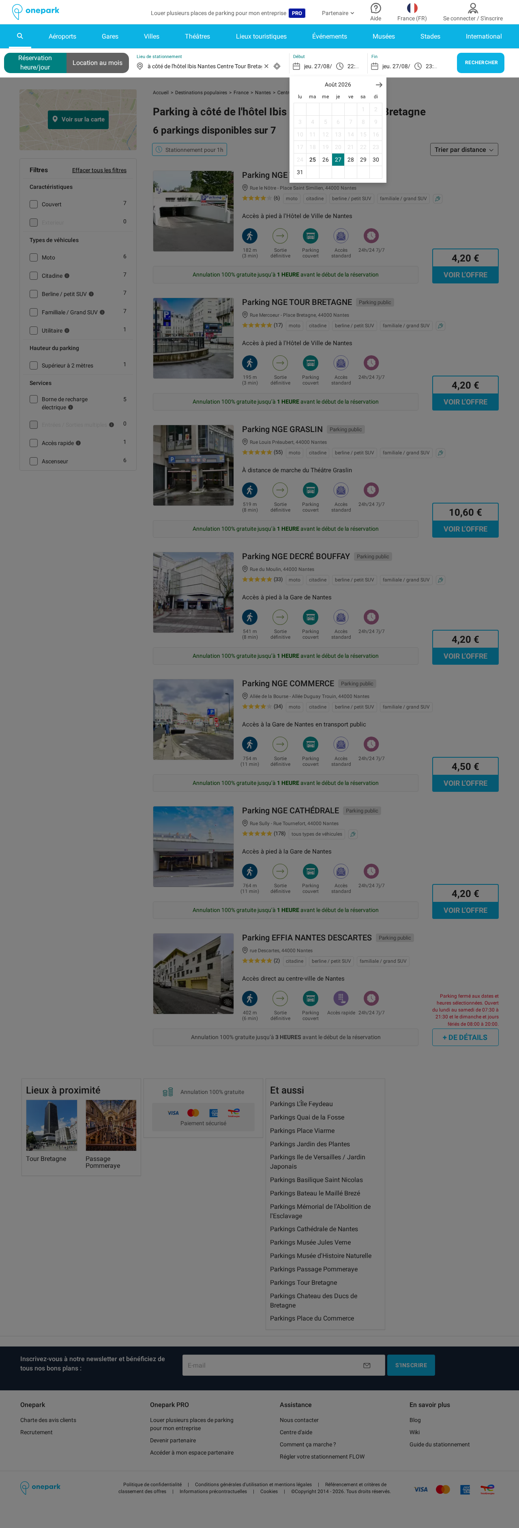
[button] (379, 85)
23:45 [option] (433, 66)
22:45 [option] (354, 66)
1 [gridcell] (363, 109)
